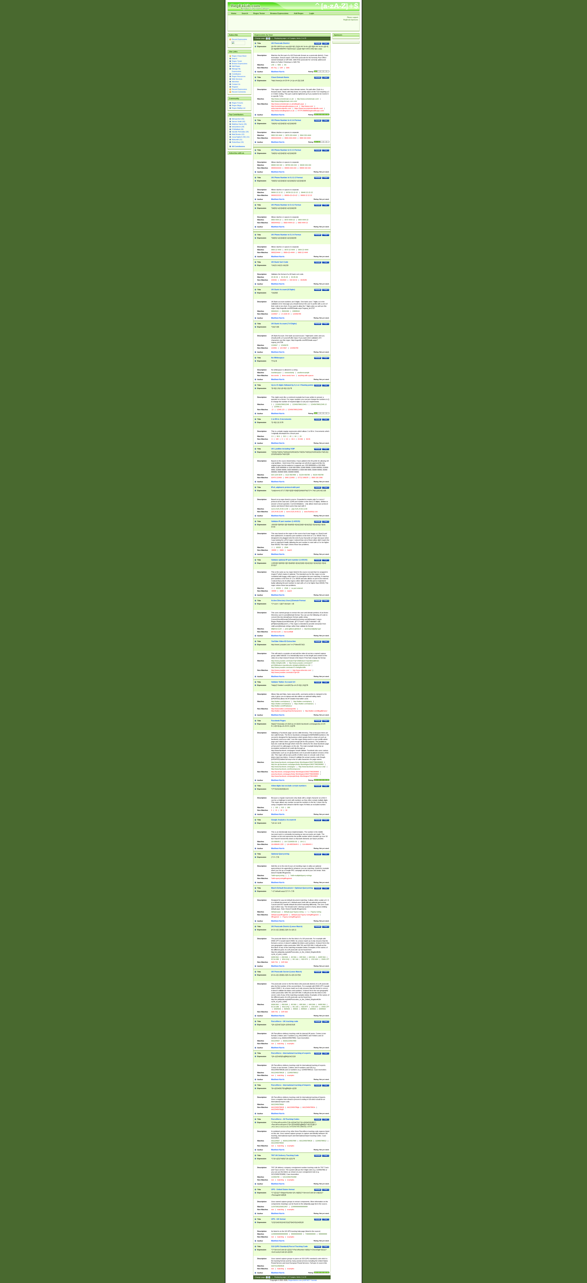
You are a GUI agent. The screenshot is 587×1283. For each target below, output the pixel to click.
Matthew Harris (277, 72)
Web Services (237, 79)
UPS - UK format (278, 1219)
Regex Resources (239, 76)
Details (317, 43)
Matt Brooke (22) (238, 134)
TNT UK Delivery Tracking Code (285, 1155)
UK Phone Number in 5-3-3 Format (286, 150)
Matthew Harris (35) (239, 124)
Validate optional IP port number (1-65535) (289, 560)
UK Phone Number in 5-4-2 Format (286, 205)
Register (235, 87)
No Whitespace (277, 358)
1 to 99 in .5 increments (281, 419)
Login (311, 13)
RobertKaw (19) (238, 142)
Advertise (235, 82)
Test (325, 43)
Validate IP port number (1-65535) (285, 521)
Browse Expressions (279, 13)
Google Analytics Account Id (283, 820)
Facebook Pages (278, 721)
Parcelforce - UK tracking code (284, 1021)
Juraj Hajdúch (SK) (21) (240, 137)
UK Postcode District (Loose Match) (286, 926)
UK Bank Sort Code (279, 262)
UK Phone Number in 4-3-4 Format (286, 120)
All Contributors (238, 146)
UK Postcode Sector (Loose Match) (286, 972)
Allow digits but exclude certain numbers (288, 786)
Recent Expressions (239, 39)
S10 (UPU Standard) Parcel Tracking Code (289, 1246)
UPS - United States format (283, 1189)
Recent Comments (239, 92)
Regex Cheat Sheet (239, 56)
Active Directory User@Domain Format (288, 600)
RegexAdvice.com (295, 1280)
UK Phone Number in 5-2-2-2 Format (287, 177)
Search (245, 13)
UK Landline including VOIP (283, 449)
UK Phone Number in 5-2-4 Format (286, 235)
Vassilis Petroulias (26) (240, 132)
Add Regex (298, 13)
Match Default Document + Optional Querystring (292, 888)
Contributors (236, 74)
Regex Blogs (236, 105)
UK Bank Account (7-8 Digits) (284, 324)
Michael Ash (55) (238, 119)
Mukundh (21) (237, 139)
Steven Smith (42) (238, 121)
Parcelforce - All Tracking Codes (285, 1119)
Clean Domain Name (280, 77)
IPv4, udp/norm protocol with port (285, 487)
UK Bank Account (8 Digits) (283, 290)
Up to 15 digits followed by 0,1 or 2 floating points (292, 385)
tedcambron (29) (238, 127)
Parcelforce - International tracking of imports (291, 1085)
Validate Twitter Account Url (283, 682)
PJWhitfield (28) (238, 129)
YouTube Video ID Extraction (283, 641)
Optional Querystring (280, 854)
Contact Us (236, 84)
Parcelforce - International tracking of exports (291, 1053)
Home (233, 13)
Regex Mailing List (238, 108)
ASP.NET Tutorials (310, 1280)
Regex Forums (237, 103)
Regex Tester (259, 13)
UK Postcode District (280, 43)
